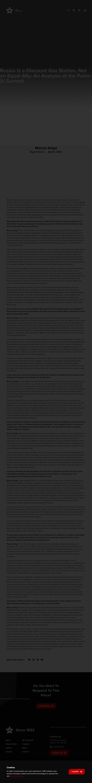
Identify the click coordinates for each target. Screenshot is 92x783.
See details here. (17, 776)
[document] (46, 391)
